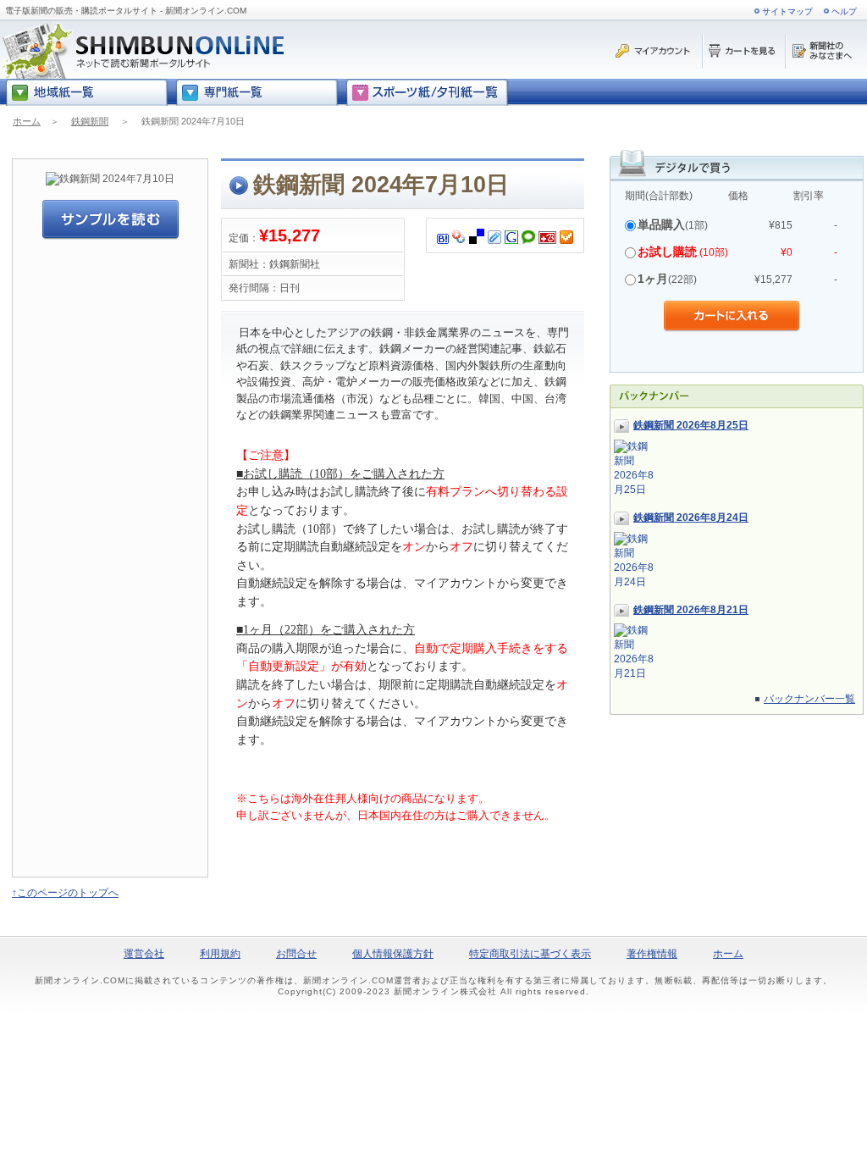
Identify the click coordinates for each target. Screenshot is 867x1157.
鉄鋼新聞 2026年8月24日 (690, 517)
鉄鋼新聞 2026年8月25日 (690, 425)
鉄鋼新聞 (89, 121)
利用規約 (220, 954)
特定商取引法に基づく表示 (530, 954)
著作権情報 (652, 954)
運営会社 (144, 954)
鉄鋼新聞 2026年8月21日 (690, 610)
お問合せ (296, 954)
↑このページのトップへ (65, 893)
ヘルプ (844, 11)
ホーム (27, 121)
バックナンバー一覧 (809, 699)
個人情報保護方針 (393, 954)
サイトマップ (787, 11)
